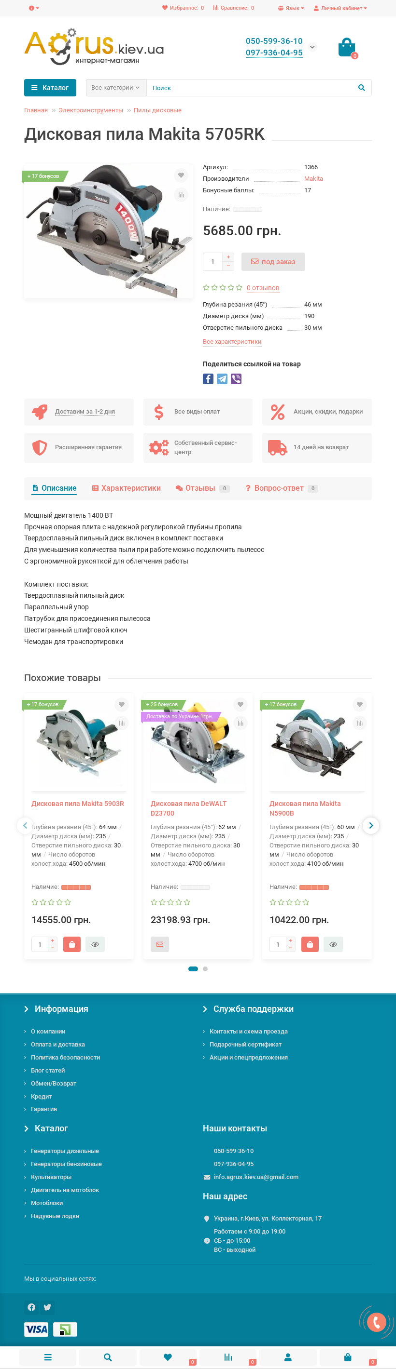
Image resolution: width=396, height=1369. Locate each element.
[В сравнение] (181, 195)
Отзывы (205, 488)
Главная (36, 110)
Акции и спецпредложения (249, 1057)
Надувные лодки (55, 1216)
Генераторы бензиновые (66, 1164)
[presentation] (25, 826)
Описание (59, 488)
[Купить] (72, 944)
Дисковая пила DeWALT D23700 (189, 808)
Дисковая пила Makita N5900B (305, 808)
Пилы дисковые (158, 110)
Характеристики (131, 488)
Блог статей (48, 1070)
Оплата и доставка (58, 1044)
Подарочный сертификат (246, 1044)
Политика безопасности (65, 1057)
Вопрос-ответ (284, 488)
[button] (193, 968)
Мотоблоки (47, 1203)
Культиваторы (51, 1177)
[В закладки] (181, 175)
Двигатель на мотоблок (65, 1190)
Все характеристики (232, 341)
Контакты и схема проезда (249, 1031)
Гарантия (44, 1109)
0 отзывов (263, 288)
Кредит (41, 1096)
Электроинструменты (90, 110)
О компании (48, 1031)
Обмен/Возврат (53, 1083)
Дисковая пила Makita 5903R (77, 803)
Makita (313, 178)
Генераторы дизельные (65, 1150)
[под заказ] (160, 944)
